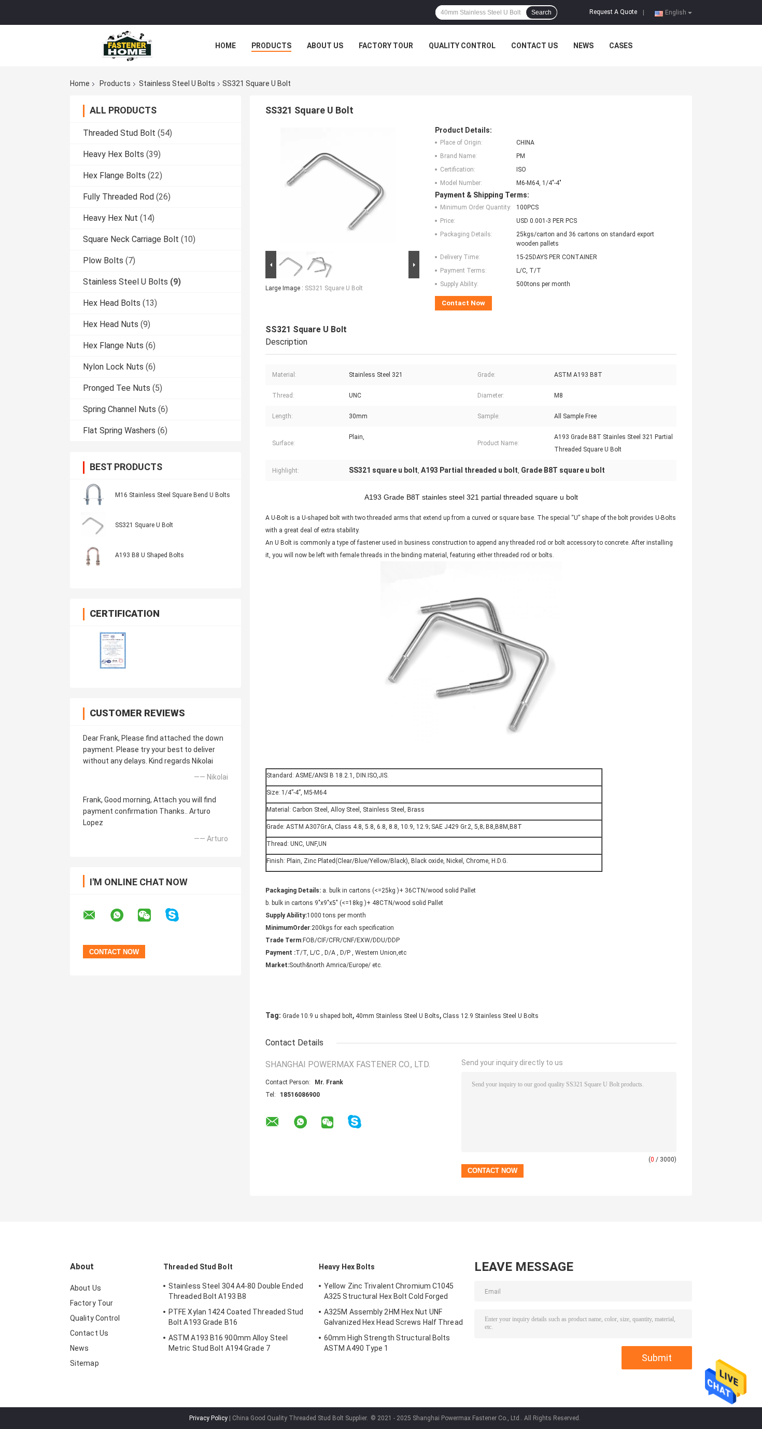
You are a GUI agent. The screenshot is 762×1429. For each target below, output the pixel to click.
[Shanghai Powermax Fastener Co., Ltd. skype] (178, 915)
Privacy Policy (208, 1418)
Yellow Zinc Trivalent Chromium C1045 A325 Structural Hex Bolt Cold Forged (389, 1291)
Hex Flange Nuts (113, 345)
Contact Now (463, 303)
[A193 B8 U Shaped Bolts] (93, 554)
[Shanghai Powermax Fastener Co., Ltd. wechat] (151, 915)
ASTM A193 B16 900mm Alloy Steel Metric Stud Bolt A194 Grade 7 (228, 1343)
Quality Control (462, 45)
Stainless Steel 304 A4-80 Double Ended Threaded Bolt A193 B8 (235, 1291)
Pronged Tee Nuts (116, 388)
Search (541, 12)
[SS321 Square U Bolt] (93, 524)
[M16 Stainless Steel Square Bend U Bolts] (93, 494)
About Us (325, 45)
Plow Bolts (103, 260)
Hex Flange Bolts (114, 175)
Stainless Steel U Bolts (177, 83)
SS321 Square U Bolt (144, 525)
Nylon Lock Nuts (113, 367)
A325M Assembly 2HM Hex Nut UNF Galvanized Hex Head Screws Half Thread (393, 1317)
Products (271, 45)
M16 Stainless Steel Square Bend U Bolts (172, 495)
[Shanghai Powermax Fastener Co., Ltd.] (127, 45)
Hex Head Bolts (111, 303)
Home (225, 45)
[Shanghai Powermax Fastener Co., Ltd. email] (96, 915)
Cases (620, 45)
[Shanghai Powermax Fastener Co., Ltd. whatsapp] (123, 915)
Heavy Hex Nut (110, 218)
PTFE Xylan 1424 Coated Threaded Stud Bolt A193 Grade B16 (236, 1317)
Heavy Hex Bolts (113, 154)
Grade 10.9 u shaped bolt (317, 1016)
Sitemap (84, 1363)
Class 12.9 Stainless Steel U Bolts (491, 1016)
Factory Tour (386, 45)
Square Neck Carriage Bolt (131, 239)
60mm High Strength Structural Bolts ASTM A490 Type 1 (387, 1343)
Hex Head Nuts (110, 324)
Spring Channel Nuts (119, 409)
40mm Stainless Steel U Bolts (398, 1016)
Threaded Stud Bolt (119, 133)
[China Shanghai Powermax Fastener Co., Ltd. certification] (113, 650)
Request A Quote (613, 12)
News (583, 45)
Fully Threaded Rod (118, 197)
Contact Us (534, 45)
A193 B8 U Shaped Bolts (149, 555)
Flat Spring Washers (119, 430)
